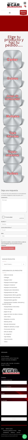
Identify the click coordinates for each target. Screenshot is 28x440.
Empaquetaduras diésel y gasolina (12, 295)
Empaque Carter (8, 280)
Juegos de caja (7, 311)
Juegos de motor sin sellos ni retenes (13, 314)
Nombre (3, 221)
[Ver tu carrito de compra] (25, 7)
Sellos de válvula (8, 331)
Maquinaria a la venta (9, 319)
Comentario (4, 197)
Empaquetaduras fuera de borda (12, 297)
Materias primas (8, 321)
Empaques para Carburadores (11, 290)
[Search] (24, 264)
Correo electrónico (6, 227)
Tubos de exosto (8, 339)
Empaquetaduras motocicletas (11, 306)
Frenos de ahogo (8, 309)
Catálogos (6, 277)
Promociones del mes (9, 329)
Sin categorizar (7, 334)
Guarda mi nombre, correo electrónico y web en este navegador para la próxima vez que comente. (13, 243)
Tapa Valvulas (7, 336)
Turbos (5, 341)
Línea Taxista (7, 316)
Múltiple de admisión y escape (11, 326)
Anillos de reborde (8, 275)
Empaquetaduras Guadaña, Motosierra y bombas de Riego (13, 303)
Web (2, 233)
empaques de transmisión (10, 287)
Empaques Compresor (9, 285)
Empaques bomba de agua (10, 282)
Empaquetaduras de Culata (11, 292)
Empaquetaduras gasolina (10, 300)
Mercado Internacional (9, 324)
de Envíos (23, 12)
